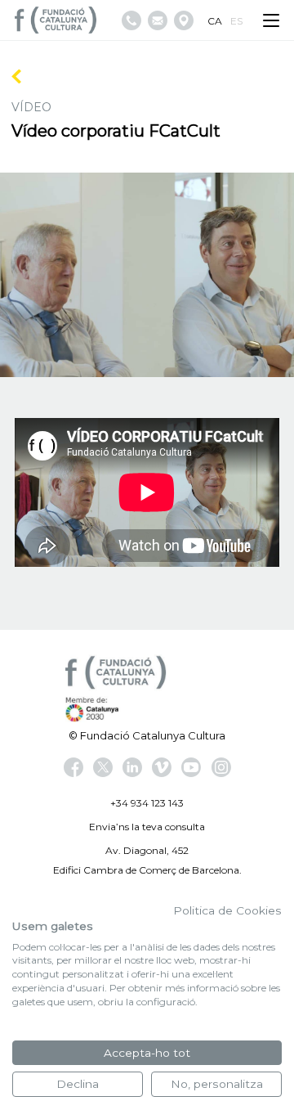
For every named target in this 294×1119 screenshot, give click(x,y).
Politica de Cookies (227, 910)
